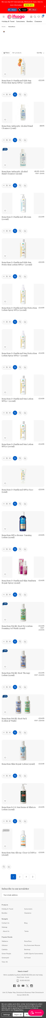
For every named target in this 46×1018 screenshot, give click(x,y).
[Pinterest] (19, 985)
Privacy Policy (18, 1010)
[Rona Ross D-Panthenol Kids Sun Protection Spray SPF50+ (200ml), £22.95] (23, 67)
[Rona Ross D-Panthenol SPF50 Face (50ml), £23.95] (23, 476)
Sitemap (4, 927)
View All (5, 962)
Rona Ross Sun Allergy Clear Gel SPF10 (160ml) (19, 854)
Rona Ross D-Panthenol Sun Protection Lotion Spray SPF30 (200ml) (19, 309)
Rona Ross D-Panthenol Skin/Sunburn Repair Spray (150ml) (19, 582)
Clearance (38, 21)
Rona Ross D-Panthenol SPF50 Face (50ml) (17, 491)
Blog (25, 923)
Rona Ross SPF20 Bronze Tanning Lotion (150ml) (17, 536)
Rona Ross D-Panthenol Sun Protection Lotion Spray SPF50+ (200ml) (19, 354)
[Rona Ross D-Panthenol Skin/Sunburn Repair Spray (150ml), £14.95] (23, 567)
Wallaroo (5, 941)
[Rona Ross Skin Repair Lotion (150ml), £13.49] (23, 750)
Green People (6, 954)
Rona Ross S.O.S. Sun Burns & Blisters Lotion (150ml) (19, 808)
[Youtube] (24, 985)
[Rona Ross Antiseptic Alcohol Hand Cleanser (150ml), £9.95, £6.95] (23, 158)
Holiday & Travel (8, 21)
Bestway (27, 950)
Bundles (30, 21)
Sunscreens (20, 21)
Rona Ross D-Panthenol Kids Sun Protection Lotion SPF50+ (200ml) (17, 263)
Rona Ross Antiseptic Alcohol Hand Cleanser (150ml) (15, 172)
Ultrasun (5, 945)
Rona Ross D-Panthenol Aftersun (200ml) (16, 218)
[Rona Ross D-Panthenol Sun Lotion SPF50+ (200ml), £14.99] (23, 385)
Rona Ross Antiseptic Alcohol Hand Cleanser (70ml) (17, 127)
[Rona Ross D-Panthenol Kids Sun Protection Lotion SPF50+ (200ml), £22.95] (23, 249)
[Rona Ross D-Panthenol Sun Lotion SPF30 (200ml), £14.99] (23, 430)
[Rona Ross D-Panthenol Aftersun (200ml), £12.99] (23, 203)
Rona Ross (28, 941)
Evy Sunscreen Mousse (32, 945)
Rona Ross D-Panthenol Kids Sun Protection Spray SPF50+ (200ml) (16, 81)
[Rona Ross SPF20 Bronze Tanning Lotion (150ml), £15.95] (23, 521)
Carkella (4, 950)
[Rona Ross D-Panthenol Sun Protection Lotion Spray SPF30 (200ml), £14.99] (23, 294)
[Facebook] (15, 985)
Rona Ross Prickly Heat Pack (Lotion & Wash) (14, 719)
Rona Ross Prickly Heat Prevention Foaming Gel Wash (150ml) (17, 627)
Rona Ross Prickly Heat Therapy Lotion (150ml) (16, 674)
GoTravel (27, 958)
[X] (28, 985)
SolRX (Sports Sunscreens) (33, 954)
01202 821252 (27, 975)
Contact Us (5, 923)
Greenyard (5, 958)
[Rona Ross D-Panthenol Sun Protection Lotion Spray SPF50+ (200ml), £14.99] (23, 340)
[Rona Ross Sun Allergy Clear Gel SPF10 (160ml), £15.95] (23, 839)
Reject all (18, 1014)
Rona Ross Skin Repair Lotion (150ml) (18, 764)
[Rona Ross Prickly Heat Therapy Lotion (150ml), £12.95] (23, 659)
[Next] (32, 876)
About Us (6, 931)
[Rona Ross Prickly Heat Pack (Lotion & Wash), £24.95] (23, 705)
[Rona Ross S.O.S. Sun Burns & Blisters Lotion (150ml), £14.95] (23, 793)
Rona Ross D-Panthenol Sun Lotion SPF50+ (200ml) (17, 400)
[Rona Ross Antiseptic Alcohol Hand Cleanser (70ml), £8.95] (23, 112)
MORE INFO (29, 5)
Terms (26, 931)
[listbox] (33, 53)
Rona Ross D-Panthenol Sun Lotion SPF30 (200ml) (17, 445)
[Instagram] (31, 985)
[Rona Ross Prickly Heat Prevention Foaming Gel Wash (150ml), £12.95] (23, 612)
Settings (6, 1014)
